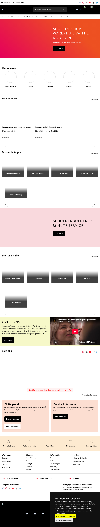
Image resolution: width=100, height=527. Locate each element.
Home (4, 17)
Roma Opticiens (62, 173)
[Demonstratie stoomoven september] (17, 121)
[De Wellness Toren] (87, 166)
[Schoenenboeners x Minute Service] (50, 227)
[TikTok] (94, 1)
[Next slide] (94, 147)
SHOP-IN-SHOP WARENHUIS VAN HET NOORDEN (72, 33)
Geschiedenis (6, 461)
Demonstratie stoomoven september (16, 127)
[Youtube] (90, 1)
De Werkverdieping (13, 173)
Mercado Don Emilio (12, 278)
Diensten (31, 17)
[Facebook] (80, 1)
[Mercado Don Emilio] (13, 271)
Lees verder (59, 48)
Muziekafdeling (16, 195)
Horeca (38, 17)
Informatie (69, 17)
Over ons (11, 322)
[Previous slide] (6, 147)
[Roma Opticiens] (62, 166)
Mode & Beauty (12, 17)
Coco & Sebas (16, 303)
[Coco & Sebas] (16, 295)
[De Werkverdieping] (13, 166)
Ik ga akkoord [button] (60, 516)
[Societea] (87, 271)
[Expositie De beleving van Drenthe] (50, 121)
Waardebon (76, 464)
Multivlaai (62, 278)
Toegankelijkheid (78, 461)
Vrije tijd (25, 17)
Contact (5, 458)
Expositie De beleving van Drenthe (48, 127)
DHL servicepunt (38, 173)
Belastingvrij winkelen (80, 458)
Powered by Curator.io (89, 395)
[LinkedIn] (20, 487)
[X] (87, 1)
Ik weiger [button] (72, 516)
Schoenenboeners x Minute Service (73, 223)
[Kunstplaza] (38, 271)
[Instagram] (83, 1)
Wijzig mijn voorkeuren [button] (64, 520)
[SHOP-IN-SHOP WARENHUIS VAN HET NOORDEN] (50, 38)
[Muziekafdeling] (16, 187)
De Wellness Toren (87, 173)
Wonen (19, 17)
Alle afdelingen (45, 17)
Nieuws (63, 17)
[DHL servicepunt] (38, 166)
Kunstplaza (37, 278)
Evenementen (55, 17)
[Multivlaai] (62, 271)
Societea (87, 278)
